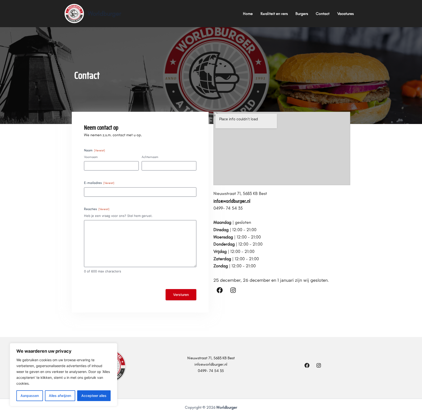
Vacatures (345, 13)
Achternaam (150, 157)
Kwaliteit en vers (274, 13)
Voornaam (91, 157)
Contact (322, 13)
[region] (63, 374)
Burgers (301, 13)
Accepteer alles (93, 396)
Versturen (181, 294)
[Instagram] (319, 367)
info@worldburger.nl (231, 200)
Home (248, 13)
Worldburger (104, 13)
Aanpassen (30, 396)
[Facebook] (307, 367)
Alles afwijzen (60, 396)
